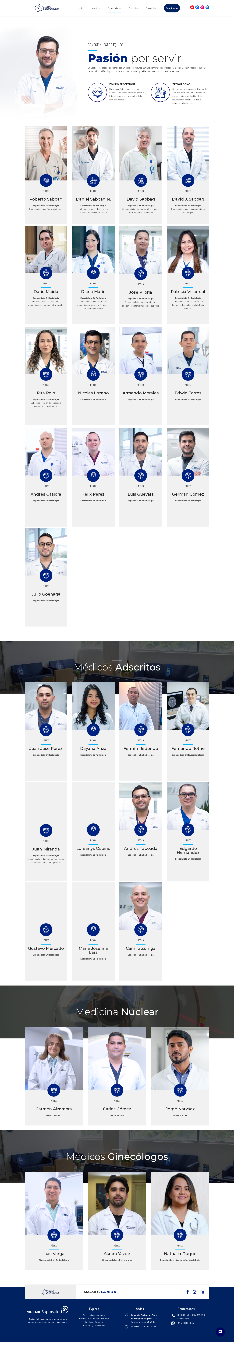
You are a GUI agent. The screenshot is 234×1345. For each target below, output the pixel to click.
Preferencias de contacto (93, 1315)
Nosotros (95, 8)
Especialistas (114, 8)
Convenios (151, 8)
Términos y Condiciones (94, 1325)
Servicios (133, 8)
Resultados (172, 8)
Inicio (80, 8)
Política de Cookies (94, 1322)
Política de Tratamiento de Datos (94, 1318)
